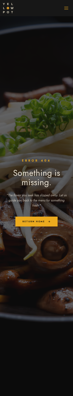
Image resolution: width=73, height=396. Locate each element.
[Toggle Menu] (66, 8)
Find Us (36, 239)
